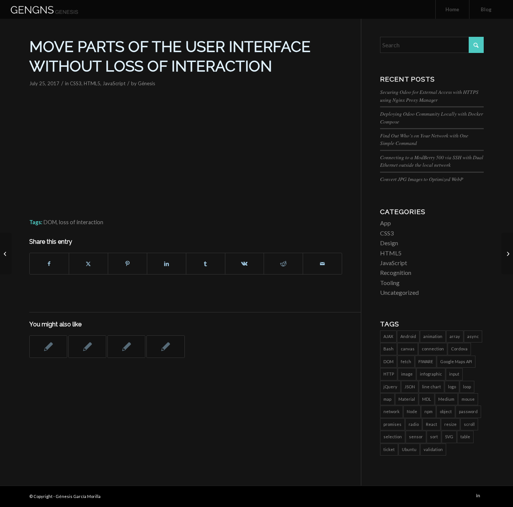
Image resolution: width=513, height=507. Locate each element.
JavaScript (114, 83)
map (387, 399)
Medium (446, 399)
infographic (431, 373)
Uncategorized (399, 292)
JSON (409, 386)
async (473, 336)
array (455, 336)
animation (432, 336)
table (465, 436)
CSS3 (75, 83)
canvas (408, 348)
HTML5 (92, 83)
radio (414, 424)
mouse (468, 399)
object (446, 411)
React (431, 424)
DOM (50, 222)
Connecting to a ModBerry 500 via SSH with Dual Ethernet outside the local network (431, 161)
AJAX (388, 336)
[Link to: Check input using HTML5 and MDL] (87, 346)
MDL (426, 399)
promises (392, 424)
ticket (389, 449)
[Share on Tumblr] (205, 263)
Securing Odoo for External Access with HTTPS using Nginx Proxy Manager (429, 95)
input (454, 373)
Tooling (390, 282)
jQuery (390, 386)
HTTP (388, 373)
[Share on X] (88, 263)
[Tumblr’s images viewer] (6, 253)
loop (467, 386)
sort (434, 436)
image (407, 373)
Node (412, 411)
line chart (431, 386)
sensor (416, 436)
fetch (406, 361)
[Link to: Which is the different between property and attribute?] (48, 346)
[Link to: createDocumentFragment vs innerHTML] (165, 346)
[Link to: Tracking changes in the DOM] (126, 346)
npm (428, 411)
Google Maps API (456, 361)
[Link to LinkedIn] (478, 495)
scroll (469, 424)
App (385, 222)
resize (450, 424)
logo (452, 386)
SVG (449, 436)
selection (392, 436)
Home (452, 9)
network (391, 411)
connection (433, 348)
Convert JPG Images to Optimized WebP (421, 179)
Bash (388, 348)
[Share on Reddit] (283, 263)
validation (433, 449)
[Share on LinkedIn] (166, 263)
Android (408, 336)
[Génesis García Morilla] (52, 9)
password (468, 411)
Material (406, 399)
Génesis (146, 83)
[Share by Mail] (322, 263)
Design (389, 242)
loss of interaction (81, 222)
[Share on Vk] (244, 263)
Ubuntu (409, 449)
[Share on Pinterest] (127, 263)
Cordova (459, 348)
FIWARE (425, 361)
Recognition (395, 272)
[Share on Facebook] (49, 263)
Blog (486, 9)
